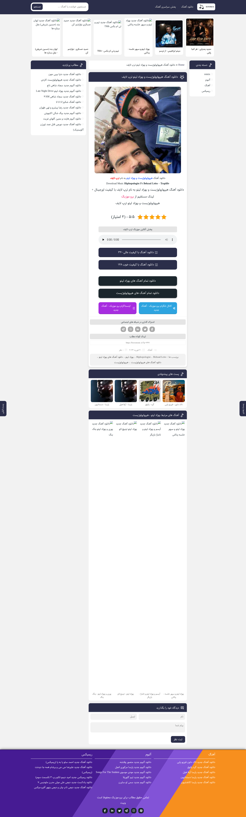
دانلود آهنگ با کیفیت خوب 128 (136, 264)
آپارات (141, 810)
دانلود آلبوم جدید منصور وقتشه (135, 762)
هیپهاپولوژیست (145, 178)
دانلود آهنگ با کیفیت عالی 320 (136, 252)
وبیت (123, 803)
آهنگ (149, 350)
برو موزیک (127, 196)
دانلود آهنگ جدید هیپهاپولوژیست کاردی (61, 80)
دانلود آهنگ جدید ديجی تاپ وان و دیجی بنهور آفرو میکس (63, 787)
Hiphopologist (143, 357)
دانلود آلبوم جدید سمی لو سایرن (134, 782)
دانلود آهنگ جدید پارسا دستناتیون (198, 777)
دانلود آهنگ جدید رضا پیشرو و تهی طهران (60, 108)
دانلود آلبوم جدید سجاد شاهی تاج (64, 85)
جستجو (37, 7)
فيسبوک (105, 810)
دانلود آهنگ (187, 7)
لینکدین (137, 329)
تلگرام (123, 329)
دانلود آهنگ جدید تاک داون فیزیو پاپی (196, 762)
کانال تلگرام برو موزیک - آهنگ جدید (156, 308)
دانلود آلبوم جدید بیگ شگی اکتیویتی (62, 113)
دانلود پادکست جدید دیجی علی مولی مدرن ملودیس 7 (65, 782)
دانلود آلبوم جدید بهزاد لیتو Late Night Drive (58, 91)
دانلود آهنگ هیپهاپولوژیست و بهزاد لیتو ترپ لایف (150, 77)
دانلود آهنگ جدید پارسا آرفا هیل (199, 772)
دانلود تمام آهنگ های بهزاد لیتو (138, 281)
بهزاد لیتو (130, 178)
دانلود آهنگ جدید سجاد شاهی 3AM (62, 97)
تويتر (119, 810)
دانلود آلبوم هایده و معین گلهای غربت (62, 119)
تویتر (145, 329)
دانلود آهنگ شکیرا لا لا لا (68, 102)
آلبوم (207, 80)
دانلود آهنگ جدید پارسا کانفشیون (198, 782)
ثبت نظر (178, 739)
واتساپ (130, 329)
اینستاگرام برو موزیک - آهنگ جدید (115, 308)
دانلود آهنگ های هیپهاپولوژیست (146, 362)
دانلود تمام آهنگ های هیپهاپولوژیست (137, 293)
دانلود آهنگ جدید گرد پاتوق (201, 767)
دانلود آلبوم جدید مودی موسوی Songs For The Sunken (123, 772)
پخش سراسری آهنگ (165, 7)
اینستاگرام (134, 810)
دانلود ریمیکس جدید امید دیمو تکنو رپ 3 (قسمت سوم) (63, 777)
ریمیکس (206, 91)
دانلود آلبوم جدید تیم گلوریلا (137, 777)
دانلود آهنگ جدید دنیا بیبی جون (64, 74)
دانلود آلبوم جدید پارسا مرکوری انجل (133, 767)
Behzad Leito (159, 357)
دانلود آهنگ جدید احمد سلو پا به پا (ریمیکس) (69, 762)
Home (181, 65)
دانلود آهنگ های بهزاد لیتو (111, 357)
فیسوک (152, 329)
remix (207, 74)
